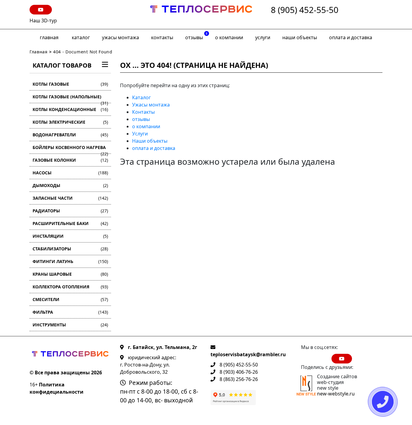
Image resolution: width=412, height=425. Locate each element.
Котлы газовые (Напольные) (70, 98)
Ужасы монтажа (120, 37)
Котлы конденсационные (70, 109)
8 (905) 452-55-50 (304, 10)
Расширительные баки (70, 223)
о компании (229, 37)
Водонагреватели (70, 135)
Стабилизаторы (70, 249)
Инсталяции (70, 236)
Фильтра (70, 312)
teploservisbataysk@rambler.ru (248, 354)
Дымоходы (70, 185)
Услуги (262, 37)
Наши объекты (299, 37)
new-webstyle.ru (336, 393)
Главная (49, 37)
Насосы (70, 173)
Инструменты (70, 325)
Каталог (81, 37)
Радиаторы (70, 211)
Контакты (162, 37)
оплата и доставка (350, 37)
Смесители (70, 299)
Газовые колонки (70, 160)
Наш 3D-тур (43, 20)
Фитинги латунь (70, 261)
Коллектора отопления (70, 287)
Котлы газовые (70, 84)
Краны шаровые (70, 274)
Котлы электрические (70, 122)
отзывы (196, 36)
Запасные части (70, 198)
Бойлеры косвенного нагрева (70, 149)
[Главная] (201, 14)
